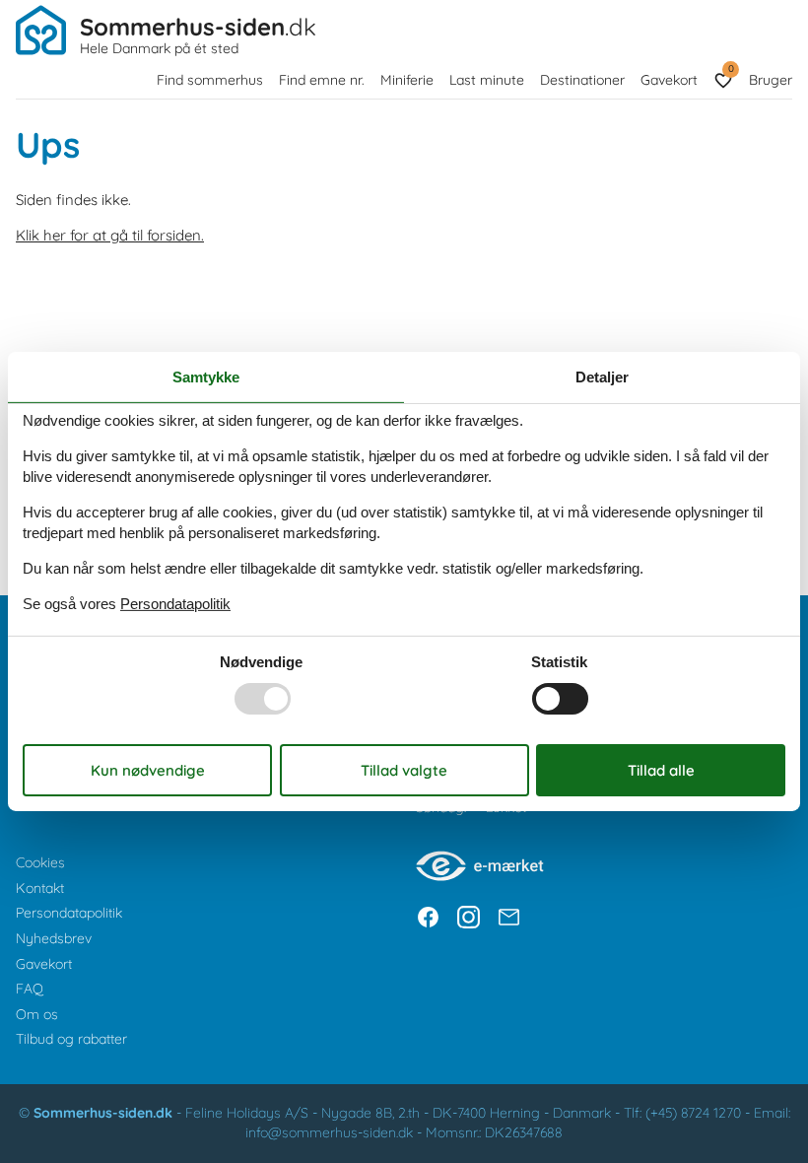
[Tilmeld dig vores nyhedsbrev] (509, 917)
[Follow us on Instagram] (468, 917)
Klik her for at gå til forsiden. (110, 235)
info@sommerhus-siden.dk (329, 1132)
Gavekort (669, 80)
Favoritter (730, 68)
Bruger (770, 80)
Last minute (486, 80)
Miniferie (407, 80)
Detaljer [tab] (602, 377)
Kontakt (40, 888)
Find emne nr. (322, 80)
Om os (37, 1014)
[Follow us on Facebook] (428, 917)
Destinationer (582, 80)
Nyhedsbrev (54, 938)
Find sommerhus (210, 80)
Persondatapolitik (69, 913)
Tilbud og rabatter (71, 1039)
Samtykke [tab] (205, 377)
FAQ (29, 988)
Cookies (40, 862)
